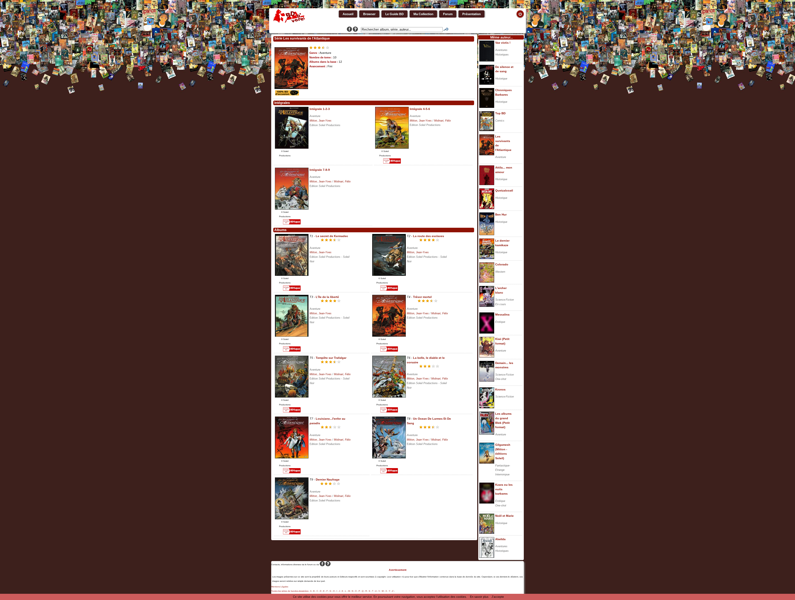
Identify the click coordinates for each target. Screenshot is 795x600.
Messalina (502, 314)
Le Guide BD (394, 14)
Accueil (348, 14)
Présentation (471, 14)
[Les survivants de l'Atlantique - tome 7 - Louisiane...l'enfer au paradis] (291, 457)
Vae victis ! (503, 42)
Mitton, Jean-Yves (320, 120)
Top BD (500, 113)
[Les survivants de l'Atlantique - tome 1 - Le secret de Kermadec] (291, 274)
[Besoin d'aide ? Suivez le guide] (355, 29)
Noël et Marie (504, 515)
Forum (448, 14)
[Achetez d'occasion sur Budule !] (286, 94)
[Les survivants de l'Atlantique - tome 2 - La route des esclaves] (389, 274)
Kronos (500, 389)
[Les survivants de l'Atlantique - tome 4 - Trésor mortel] (389, 335)
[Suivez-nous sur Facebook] (349, 29)
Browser (369, 14)
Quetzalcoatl (504, 190)
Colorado (501, 264)
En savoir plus (479, 596)
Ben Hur (501, 214)
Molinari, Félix (442, 120)
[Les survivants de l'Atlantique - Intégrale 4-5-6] (392, 147)
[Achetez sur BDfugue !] (392, 162)
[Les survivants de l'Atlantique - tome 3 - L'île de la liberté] (291, 335)
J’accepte (497, 596)
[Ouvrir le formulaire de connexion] (520, 14)
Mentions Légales (279, 587)
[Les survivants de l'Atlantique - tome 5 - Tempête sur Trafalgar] (291, 396)
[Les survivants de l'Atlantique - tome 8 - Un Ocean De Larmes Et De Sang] (389, 457)
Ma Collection (423, 14)
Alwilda (500, 539)
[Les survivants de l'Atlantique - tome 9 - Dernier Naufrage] (291, 518)
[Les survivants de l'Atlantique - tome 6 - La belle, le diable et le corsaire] (389, 396)
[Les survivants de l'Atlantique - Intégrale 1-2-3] (291, 147)
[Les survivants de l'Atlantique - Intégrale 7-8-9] (291, 208)
